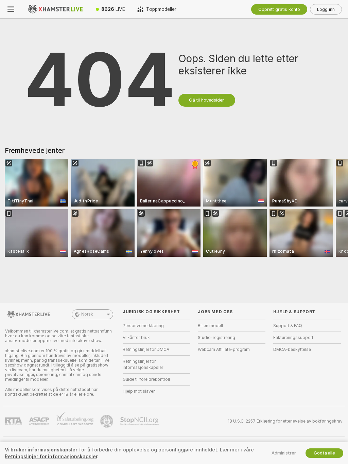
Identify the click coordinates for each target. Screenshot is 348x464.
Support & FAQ (287, 325)
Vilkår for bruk (136, 337)
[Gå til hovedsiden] (56, 9)
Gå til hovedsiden (207, 100)
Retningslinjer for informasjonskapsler (143, 364)
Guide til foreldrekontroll (146, 379)
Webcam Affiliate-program (224, 349)
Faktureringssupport (293, 337)
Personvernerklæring (143, 325)
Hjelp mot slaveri (139, 391)
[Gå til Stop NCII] (140, 421)
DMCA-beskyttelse (292, 349)
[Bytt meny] (11, 9)
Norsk (87, 314)
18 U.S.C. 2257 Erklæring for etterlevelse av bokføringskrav (285, 421)
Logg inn (326, 9)
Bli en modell (210, 325)
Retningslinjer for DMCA (146, 349)
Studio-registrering (216, 337)
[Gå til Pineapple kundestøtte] (107, 421)
